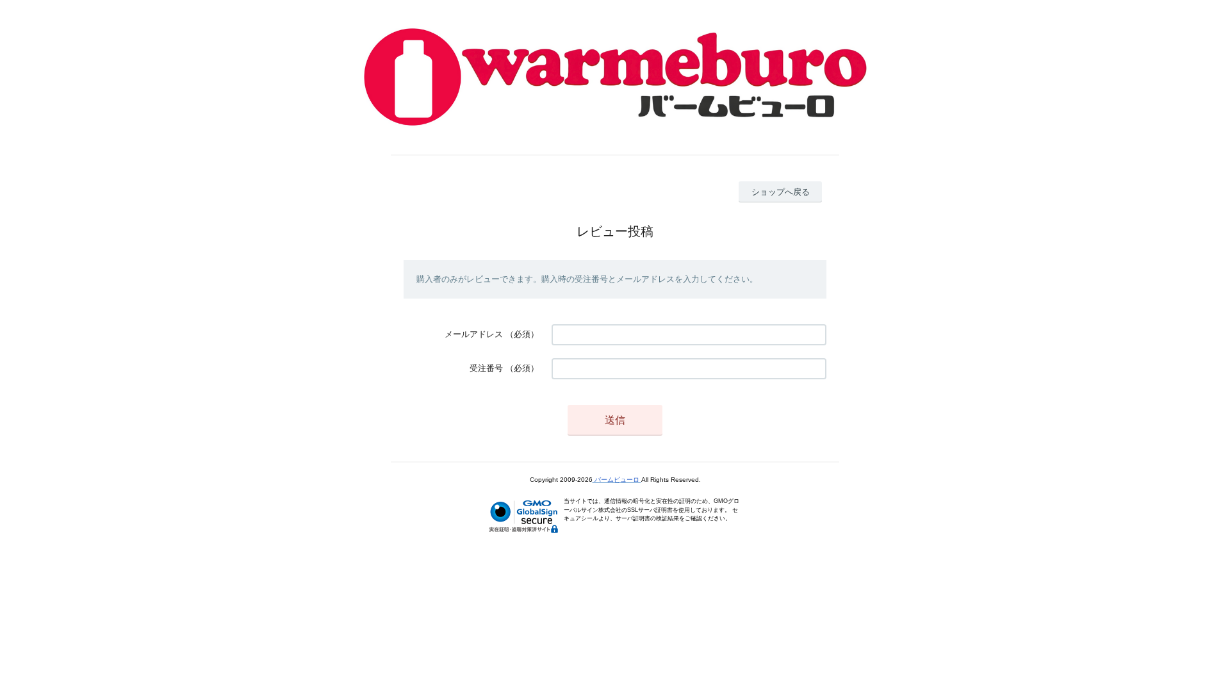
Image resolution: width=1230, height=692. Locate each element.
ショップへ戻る (780, 192)
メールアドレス (474, 334)
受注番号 (486, 368)
